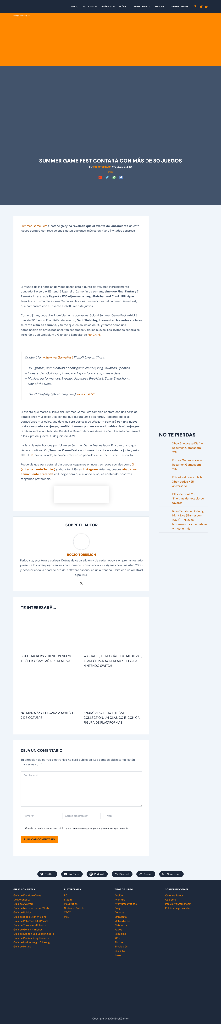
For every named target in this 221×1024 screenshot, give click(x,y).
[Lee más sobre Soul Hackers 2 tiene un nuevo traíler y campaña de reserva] (50, 634)
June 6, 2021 (85, 394)
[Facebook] (121, 177)
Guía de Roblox (22, 912)
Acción (119, 895)
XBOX (67, 912)
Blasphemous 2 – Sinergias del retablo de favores (188, 498)
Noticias (26, 15)
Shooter (119, 942)
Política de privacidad (178, 908)
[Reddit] (100, 177)
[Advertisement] (110, 41)
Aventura (120, 899)
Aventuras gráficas (126, 904)
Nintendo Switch (73, 908)
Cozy (117, 908)
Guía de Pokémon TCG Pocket (30, 921)
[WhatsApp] (114, 177)
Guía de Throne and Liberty (29, 925)
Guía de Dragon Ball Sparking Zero (33, 933)
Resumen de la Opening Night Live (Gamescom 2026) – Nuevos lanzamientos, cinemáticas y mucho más (189, 520)
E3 (31, 455)
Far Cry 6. (94, 335)
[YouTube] (206, 6)
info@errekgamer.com (178, 904)
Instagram (90, 469)
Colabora (170, 899)
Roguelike (120, 933)
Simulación (121, 946)
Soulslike (120, 951)
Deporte (119, 912)
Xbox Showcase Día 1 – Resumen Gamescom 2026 (187, 448)
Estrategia (121, 916)
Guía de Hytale (22, 946)
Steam (68, 899)
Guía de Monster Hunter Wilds (31, 908)
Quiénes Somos (174, 895)
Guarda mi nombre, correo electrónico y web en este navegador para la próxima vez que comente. (77, 828)
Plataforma (121, 925)
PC (65, 895)
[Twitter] (201, 6)
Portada (17, 15)
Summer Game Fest (34, 226)
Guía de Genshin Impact (27, 929)
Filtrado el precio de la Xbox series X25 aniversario (187, 481)
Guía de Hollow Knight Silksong (31, 942)
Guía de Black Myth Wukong (29, 916)
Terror (118, 955)
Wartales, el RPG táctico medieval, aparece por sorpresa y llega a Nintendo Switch (112, 661)
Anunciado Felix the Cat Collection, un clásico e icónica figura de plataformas (111, 718)
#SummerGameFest (58, 357)
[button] (95, 6)
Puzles (118, 929)
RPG (117, 938)
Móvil (67, 916)
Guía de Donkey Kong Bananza (31, 938)
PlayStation (70, 904)
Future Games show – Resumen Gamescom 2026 (187, 464)
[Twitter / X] (81, 583)
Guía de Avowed (23, 904)
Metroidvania (122, 921)
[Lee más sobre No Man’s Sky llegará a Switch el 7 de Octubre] (50, 691)
